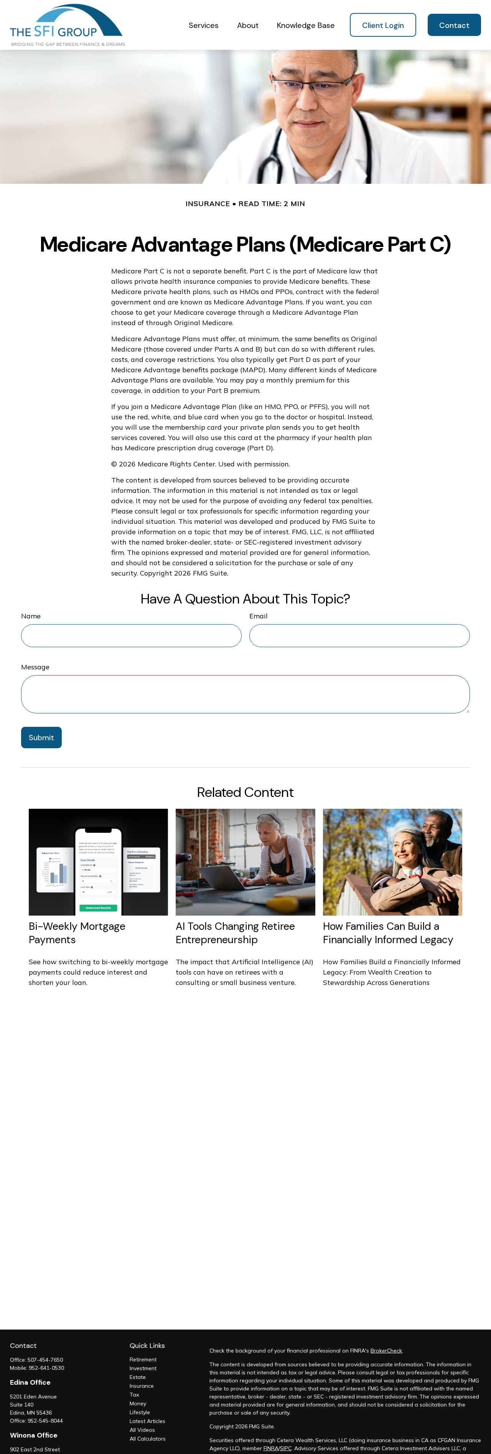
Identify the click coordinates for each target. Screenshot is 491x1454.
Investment (143, 1368)
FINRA (271, 1448)
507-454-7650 (45, 1359)
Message (35, 666)
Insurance (142, 1385)
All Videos (142, 1429)
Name (31, 616)
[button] (203, 25)
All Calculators (148, 1438)
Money (138, 1403)
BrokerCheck (386, 1350)
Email (258, 616)
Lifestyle (140, 1412)
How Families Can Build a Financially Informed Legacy (388, 932)
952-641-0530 (46, 1367)
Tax (134, 1394)
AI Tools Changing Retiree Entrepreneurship (235, 932)
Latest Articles (147, 1421)
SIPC (286, 1448)
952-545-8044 (45, 1420)
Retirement (143, 1359)
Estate (138, 1377)
